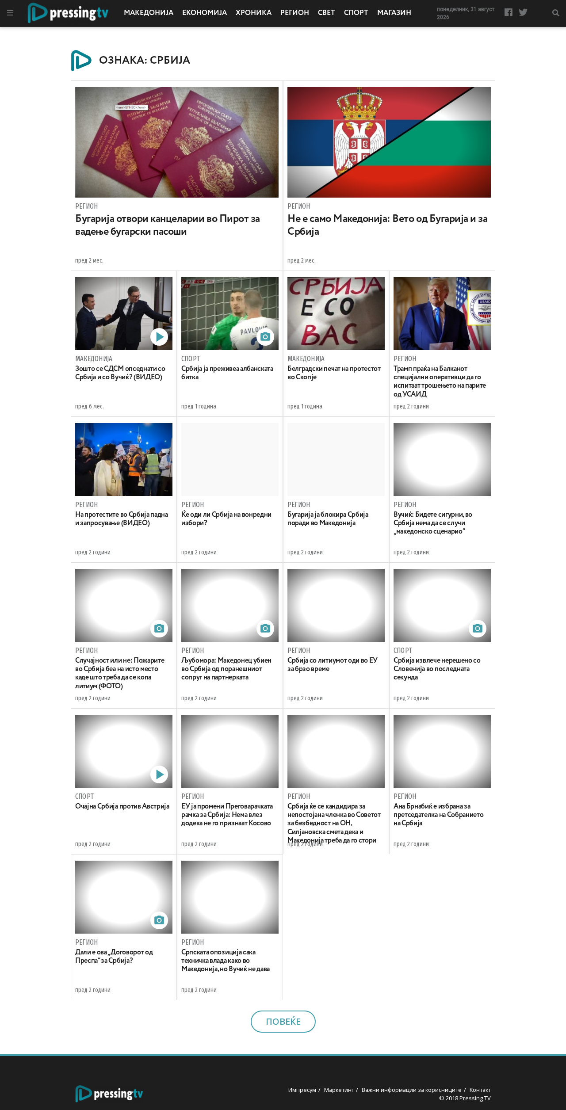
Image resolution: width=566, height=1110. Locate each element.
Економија (204, 13)
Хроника (254, 13)
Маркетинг (339, 1090)
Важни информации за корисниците (412, 1090)
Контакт (480, 1090)
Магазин (394, 13)
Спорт (356, 13)
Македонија (148, 13)
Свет (326, 13)
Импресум (302, 1090)
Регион (294, 13)
